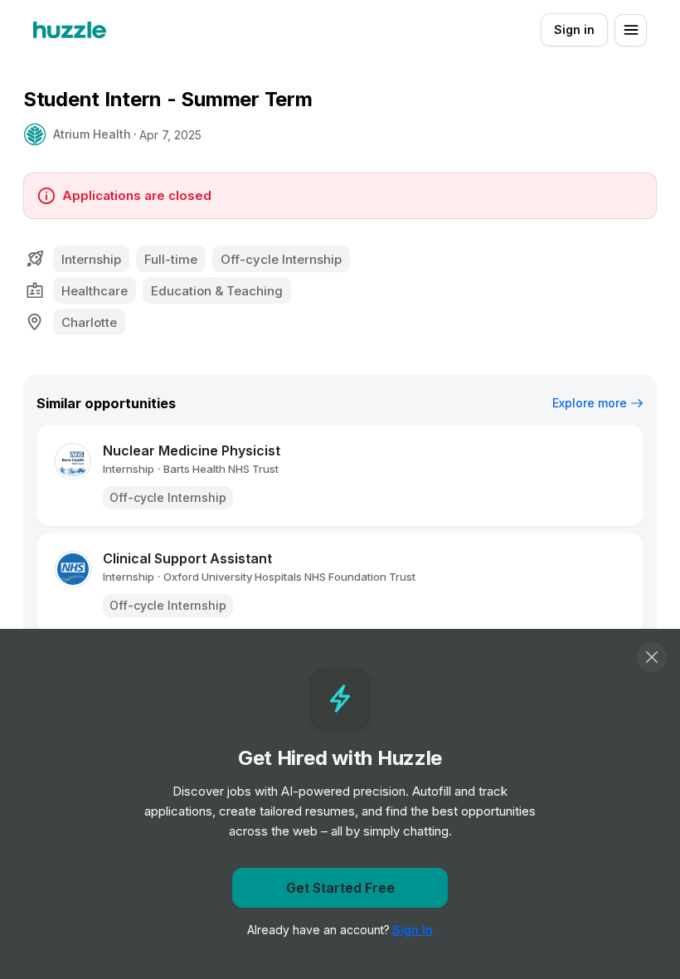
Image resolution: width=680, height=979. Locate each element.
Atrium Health (92, 134)
